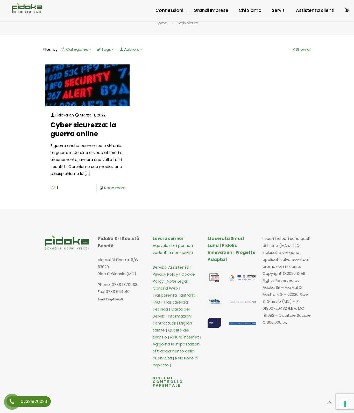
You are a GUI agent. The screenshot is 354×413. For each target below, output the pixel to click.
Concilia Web (165, 288)
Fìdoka (61, 115)
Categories (77, 49)
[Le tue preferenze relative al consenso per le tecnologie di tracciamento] (345, 404)
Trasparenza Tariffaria (174, 295)
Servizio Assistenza (171, 267)
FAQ (157, 302)
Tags (106, 49)
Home (161, 23)
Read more (115, 187)
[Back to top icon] (329, 402)
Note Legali (177, 281)
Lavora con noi (168, 238)
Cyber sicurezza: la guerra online (83, 129)
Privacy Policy (165, 274)
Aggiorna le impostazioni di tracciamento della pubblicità (176, 351)
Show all (303, 49)
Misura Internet (184, 337)
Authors (131, 49)
